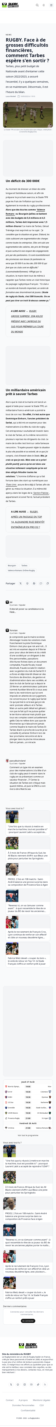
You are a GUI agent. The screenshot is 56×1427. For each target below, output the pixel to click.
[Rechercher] (37, 5)
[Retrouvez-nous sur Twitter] (11, 1384)
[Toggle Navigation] (51, 5)
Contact (10, 1400)
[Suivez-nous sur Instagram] (24, 1384)
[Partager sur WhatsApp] (34, 583)
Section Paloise (40, 492)
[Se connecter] (43, 5)
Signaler (22, 605)
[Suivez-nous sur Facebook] (17, 1384)
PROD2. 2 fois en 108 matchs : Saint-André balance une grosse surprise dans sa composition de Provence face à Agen (28, 882)
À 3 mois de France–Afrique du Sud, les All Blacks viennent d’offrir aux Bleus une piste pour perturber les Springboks (28, 855)
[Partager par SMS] (40, 583)
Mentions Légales (41, 1400)
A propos (23, 1400)
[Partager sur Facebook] (27, 583)
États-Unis (11, 484)
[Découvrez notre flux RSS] (45, 1384)
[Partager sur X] (20, 583)
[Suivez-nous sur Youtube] (31, 1384)
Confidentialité (28, 1410)
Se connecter (28, 1321)
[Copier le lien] (47, 583)
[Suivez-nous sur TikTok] (38, 1384)
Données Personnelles (23, 1405)
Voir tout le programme (28, 1135)
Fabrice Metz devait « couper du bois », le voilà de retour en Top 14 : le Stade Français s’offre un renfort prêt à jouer (27, 961)
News (9, 34)
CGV (42, 1405)
